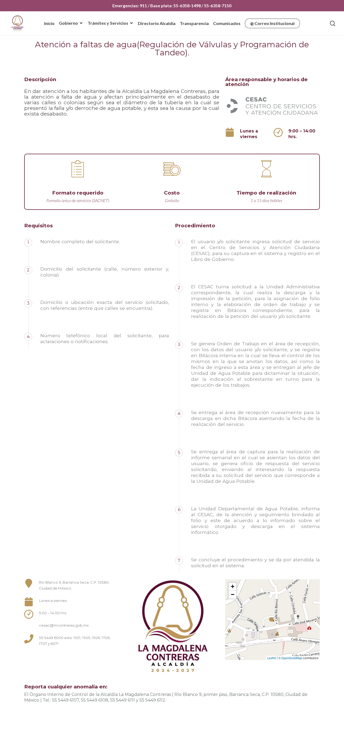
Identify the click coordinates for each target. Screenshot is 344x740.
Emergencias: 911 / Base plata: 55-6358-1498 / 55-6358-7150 (171, 5)
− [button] (232, 594)
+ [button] (232, 586)
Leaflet (271, 658)
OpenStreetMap (291, 658)
